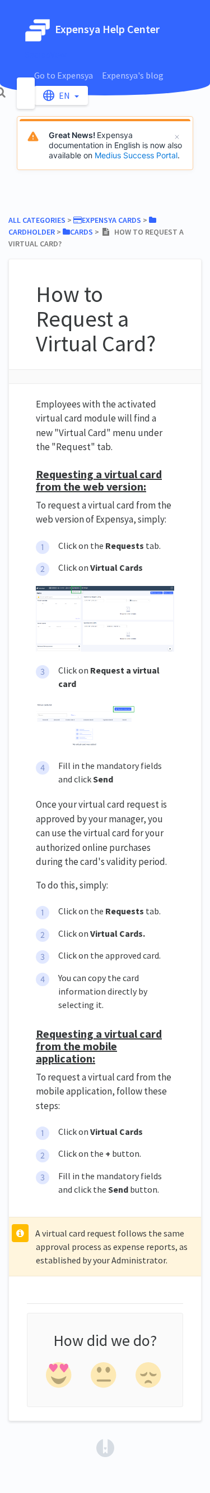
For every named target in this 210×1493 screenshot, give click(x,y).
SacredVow (45, 54)
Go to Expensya (63, 75)
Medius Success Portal (136, 155)
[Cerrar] (177, 137)
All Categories (37, 220)
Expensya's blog (133, 75)
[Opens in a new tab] (105, 1447)
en (65, 95)
